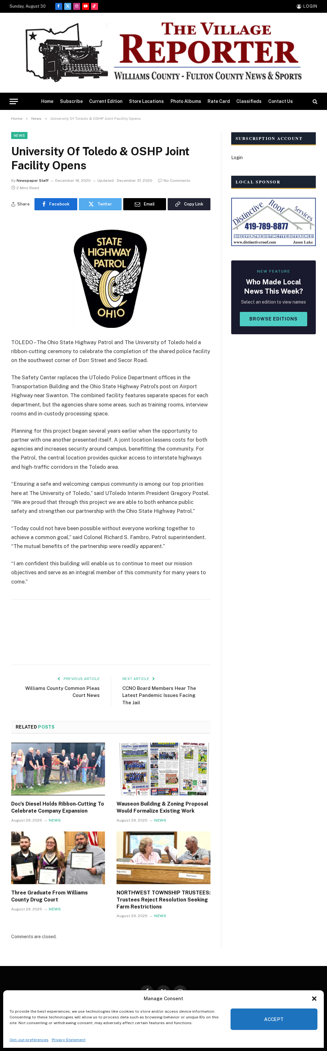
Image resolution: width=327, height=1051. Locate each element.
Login (237, 157)
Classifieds (249, 101)
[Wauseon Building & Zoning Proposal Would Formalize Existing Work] (163, 769)
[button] (314, 998)
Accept (274, 1019)
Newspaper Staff (33, 180)
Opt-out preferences (29, 1040)
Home (47, 101)
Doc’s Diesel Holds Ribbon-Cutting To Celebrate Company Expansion (57, 807)
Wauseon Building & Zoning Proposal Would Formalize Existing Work (162, 807)
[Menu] (14, 101)
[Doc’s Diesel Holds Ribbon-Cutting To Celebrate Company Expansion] (58, 769)
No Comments (177, 180)
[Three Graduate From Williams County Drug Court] (58, 857)
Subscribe (71, 101)
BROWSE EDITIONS (273, 318)
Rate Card (219, 101)
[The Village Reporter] (163, 53)
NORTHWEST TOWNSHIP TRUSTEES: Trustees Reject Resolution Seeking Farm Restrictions (163, 900)
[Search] (314, 101)
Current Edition (106, 101)
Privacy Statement (69, 1040)
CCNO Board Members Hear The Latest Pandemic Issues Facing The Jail (159, 695)
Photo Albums (186, 101)
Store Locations (146, 101)
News (19, 135)
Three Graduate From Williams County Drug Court (49, 896)
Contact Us (280, 101)
